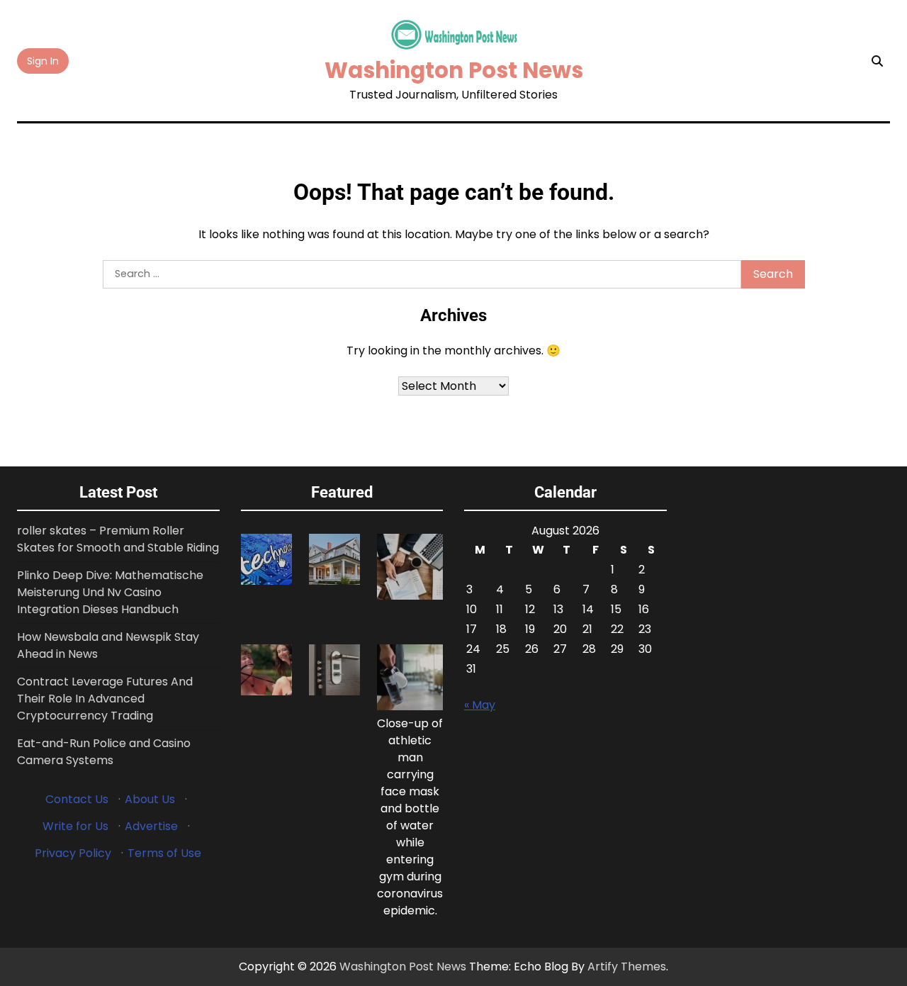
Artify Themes (626, 966)
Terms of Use (164, 853)
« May (479, 705)
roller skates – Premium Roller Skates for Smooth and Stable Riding (118, 539)
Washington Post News (454, 70)
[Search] (877, 61)
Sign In (43, 61)
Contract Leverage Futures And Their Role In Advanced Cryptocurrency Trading (105, 698)
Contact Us (76, 799)
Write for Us (75, 826)
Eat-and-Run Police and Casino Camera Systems (104, 751)
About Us (150, 799)
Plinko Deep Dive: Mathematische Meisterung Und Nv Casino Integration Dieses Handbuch (110, 592)
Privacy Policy (73, 853)
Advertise (151, 826)
